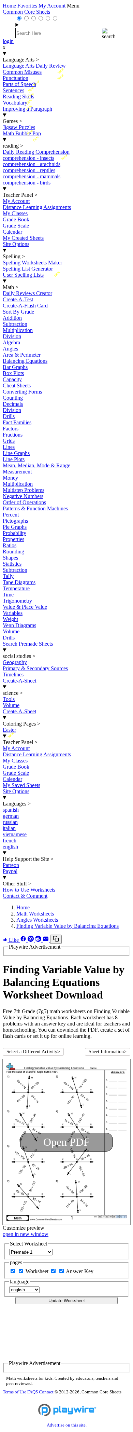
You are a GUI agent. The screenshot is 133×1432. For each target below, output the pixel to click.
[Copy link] (56, 939)
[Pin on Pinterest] (31, 940)
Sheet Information (108, 1051)
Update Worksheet (66, 1300)
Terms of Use (14, 1392)
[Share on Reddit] (39, 940)
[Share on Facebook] (24, 940)
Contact (46, 1392)
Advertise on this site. (67, 1425)
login (8, 41)
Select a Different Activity (33, 1051)
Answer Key (79, 1271)
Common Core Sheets (26, 12)
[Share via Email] (46, 940)
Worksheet (38, 1271)
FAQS (32, 1392)
